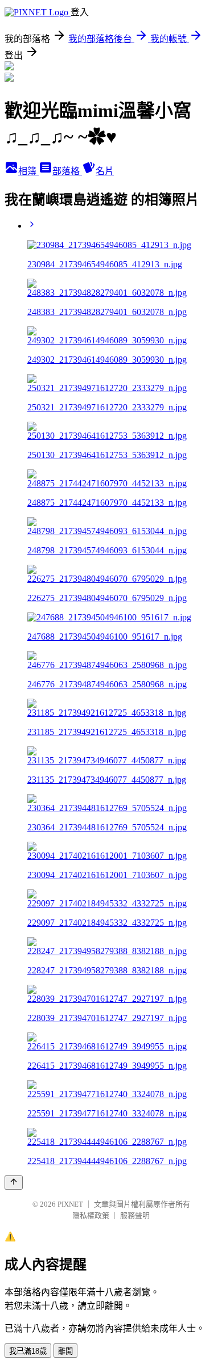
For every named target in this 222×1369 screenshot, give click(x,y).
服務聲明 (135, 1215)
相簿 (28, 171)
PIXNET (70, 1204)
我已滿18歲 (28, 1351)
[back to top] (14, 1182)
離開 (65, 1351)
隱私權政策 (90, 1215)
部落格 (67, 171)
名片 (105, 171)
